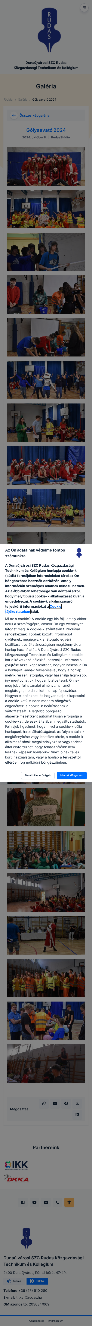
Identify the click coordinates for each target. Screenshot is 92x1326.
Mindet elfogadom (71, 775)
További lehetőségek (38, 775)
